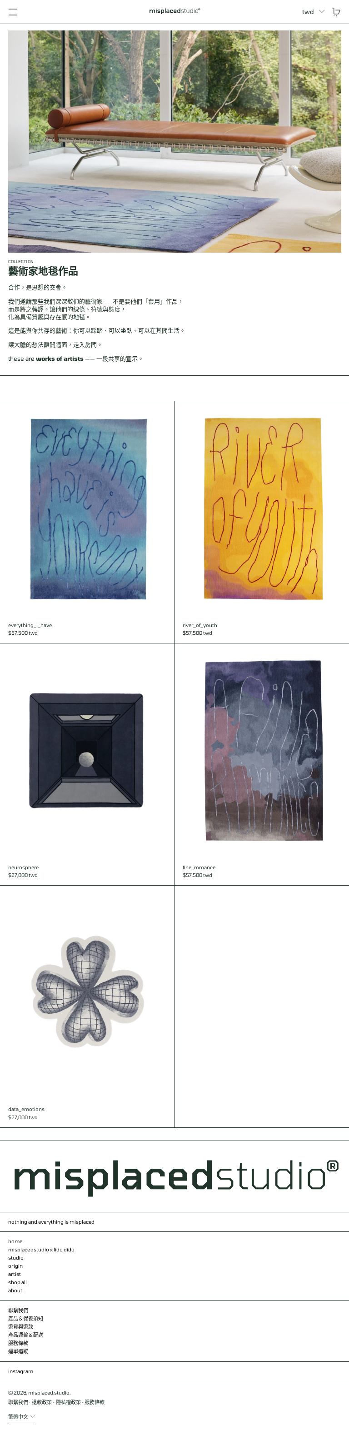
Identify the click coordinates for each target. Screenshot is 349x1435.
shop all (17, 1282)
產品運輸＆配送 (25, 1335)
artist (14, 1274)
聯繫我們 (18, 1310)
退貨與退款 (20, 1327)
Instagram (20, 1371)
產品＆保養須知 (25, 1318)
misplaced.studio (49, 1392)
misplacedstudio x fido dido (41, 1249)
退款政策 (42, 1402)
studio (16, 1258)
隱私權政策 (68, 1402)
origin (15, 1266)
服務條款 (18, 1343)
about (15, 1290)
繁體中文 (18, 1417)
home (15, 1241)
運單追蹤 (18, 1351)
